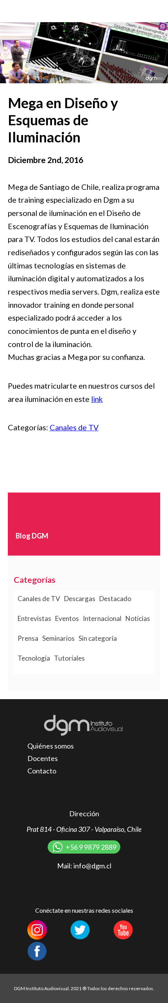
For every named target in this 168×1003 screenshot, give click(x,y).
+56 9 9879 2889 (91, 847)
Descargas (79, 598)
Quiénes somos (50, 746)
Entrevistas (34, 618)
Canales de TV (74, 427)
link (97, 398)
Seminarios (58, 638)
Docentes (42, 758)
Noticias (137, 618)
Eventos (67, 618)
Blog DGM (32, 535)
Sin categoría (98, 638)
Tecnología (34, 658)
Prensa (28, 638)
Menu (154, 10)
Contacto (41, 770)
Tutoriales (69, 658)
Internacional (102, 618)
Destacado (115, 598)
